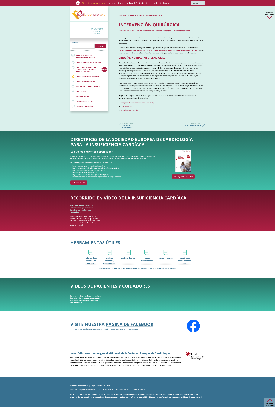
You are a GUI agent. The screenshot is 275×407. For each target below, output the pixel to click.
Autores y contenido (139, 389)
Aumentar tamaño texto (127, 31)
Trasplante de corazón (129, 110)
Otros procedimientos (193, 124)
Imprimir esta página (163, 31)
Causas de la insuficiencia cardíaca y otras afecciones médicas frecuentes (91, 69)
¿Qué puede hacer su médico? (87, 76)
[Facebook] (193, 326)
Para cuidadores (82, 91)
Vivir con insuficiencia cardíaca (88, 86)
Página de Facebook (129, 324)
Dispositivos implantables (127, 125)
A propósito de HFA (122, 389)
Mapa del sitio (96, 386)
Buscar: (75, 42)
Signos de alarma (82, 96)
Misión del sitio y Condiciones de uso (83, 389)
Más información (78, 182)
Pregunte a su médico (84, 106)
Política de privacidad (106, 389)
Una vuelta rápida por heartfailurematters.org (85, 56)
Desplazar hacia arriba (269, 404)
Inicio (120, 15)
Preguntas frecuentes (84, 101)
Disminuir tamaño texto (145, 31)
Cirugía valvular (126, 106)
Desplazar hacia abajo (269, 12)
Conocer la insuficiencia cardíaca (88, 62)
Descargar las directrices (183, 176)
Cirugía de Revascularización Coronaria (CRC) (137, 103)
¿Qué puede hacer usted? (85, 81)
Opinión (107, 386)
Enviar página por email (181, 31)
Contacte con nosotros (79, 386)
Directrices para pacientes (94, 3)
